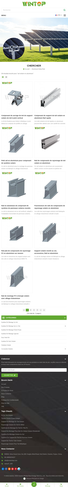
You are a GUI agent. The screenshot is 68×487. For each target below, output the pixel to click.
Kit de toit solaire (7, 415)
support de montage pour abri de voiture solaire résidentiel (20, 431)
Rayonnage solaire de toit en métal (12, 425)
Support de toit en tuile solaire (11, 440)
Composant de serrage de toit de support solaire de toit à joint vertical (16, 117)
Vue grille (3, 77)
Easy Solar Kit (5, 337)
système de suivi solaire (8, 341)
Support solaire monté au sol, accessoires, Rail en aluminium (46, 252)
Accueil (27, 69)
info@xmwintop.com (10, 460)
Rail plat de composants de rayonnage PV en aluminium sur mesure (15, 252)
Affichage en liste (6, 77)
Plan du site (5, 403)
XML (2, 406)
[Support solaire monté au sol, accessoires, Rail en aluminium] (50, 232)
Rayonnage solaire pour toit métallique (13, 444)
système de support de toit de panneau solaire (16, 437)
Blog (2, 397)
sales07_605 (8, 463)
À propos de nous (7, 390)
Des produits (5, 387)
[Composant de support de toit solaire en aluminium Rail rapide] (50, 97)
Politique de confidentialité (10, 400)
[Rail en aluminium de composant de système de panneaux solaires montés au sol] (17, 187)
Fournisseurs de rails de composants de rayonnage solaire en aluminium (49, 207)
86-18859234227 (9, 457)
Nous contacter (6, 393)
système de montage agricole (10, 333)
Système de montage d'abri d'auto (11, 330)
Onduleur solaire (6, 345)
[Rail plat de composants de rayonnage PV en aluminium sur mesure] (17, 232)
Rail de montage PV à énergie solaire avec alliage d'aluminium (15, 297)
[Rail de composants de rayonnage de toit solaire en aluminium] (50, 142)
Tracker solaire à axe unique (10, 418)
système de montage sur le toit (10, 326)
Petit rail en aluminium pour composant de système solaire (16, 162)
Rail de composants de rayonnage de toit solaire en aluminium (49, 162)
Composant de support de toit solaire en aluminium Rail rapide (49, 117)
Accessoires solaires (7, 349)
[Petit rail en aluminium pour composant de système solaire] (17, 142)
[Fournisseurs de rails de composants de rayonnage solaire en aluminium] (50, 187)
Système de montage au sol (9, 322)
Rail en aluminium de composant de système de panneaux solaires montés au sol (15, 207)
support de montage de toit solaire (12, 421)
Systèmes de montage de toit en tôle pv (14, 428)
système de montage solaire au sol (12, 434)
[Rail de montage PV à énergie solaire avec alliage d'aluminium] (17, 277)
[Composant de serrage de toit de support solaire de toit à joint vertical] (17, 97)
